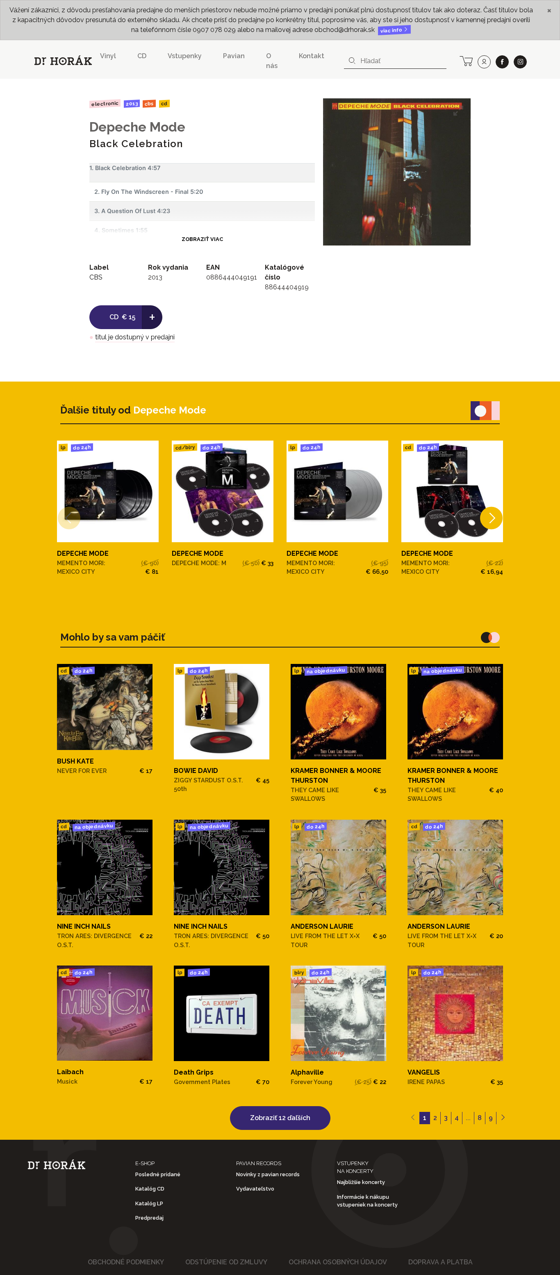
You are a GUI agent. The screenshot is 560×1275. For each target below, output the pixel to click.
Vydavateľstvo (255, 1189)
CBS (149, 103)
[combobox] (395, 61)
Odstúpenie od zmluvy (226, 1262)
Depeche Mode (137, 126)
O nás (272, 61)
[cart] (466, 60)
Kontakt (311, 56)
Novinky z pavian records (268, 1174)
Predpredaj (149, 1218)
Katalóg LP (149, 1203)
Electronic (104, 103)
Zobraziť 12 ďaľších (280, 1118)
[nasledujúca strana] (503, 1118)
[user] (484, 61)
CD (141, 56)
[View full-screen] (458, 110)
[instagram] (520, 61)
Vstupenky (185, 56)
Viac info (391, 30)
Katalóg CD (149, 1189)
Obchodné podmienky (126, 1262)
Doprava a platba (440, 1262)
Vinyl (108, 56)
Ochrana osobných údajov (338, 1262)
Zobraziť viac (202, 239)
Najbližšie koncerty (361, 1182)
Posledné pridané (157, 1174)
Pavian (234, 56)
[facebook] (502, 61)
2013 (131, 103)
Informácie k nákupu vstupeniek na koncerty (367, 1201)
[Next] (491, 518)
